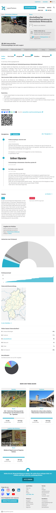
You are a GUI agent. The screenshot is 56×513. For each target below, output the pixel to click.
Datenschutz (45, 504)
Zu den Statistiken (6, 323)
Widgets (44, 489)
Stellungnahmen (44, 37)
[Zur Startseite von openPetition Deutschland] (9, 8)
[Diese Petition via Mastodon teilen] (7, 112)
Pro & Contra (11, 56)
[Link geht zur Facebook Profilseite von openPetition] (2, 490)
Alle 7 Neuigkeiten (46, 134)
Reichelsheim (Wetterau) (11, 14)
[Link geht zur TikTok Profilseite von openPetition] (13, 490)
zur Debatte (48, 194)
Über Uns (40, 10)
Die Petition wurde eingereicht (15, 169)
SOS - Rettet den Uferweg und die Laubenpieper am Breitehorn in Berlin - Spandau (13, 412)
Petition (3, 56)
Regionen (28, 507)
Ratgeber (28, 501)
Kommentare (28, 56)
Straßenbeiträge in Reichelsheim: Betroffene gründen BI (22, 162)
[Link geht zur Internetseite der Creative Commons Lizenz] (2, 511)
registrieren (37, 1)
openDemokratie (46, 491)
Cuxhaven (41, 389)
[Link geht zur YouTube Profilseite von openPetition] (13, 494)
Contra (32, 198)
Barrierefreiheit (45, 507)
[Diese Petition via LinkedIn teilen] (9, 112)
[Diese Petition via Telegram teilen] (14, 112)
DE (52, 1)
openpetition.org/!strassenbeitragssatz (32, 112)
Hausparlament (45, 492)
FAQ (43, 488)
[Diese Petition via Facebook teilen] (2, 112)
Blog (27, 491)
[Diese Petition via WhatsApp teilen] (12, 112)
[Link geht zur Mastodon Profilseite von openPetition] (2, 494)
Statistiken (36, 56)
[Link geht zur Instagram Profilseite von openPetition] (8, 490)
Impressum (44, 505)
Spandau (13, 389)
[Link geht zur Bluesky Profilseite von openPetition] (8, 494)
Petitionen (41, 7)
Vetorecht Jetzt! (45, 496)
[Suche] (54, 7)
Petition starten (30, 7)
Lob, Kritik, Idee (30, 494)
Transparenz (45, 501)
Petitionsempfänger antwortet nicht (17, 139)
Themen (28, 505)
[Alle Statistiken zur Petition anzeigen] (13, 320)
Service (49, 7)
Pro (3, 198)
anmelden (45, 1)
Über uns (28, 488)
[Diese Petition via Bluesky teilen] (4, 112)
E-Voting (44, 494)
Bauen (31, 14)
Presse (27, 492)
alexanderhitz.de (7, 339)
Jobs (27, 489)
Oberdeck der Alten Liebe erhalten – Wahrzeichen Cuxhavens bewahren (41, 411)
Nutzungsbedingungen (47, 502)
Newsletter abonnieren (10, 501)
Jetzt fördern (28, 479)
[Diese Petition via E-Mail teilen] (16, 112)
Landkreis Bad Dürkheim (14, 428)
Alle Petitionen (29, 502)
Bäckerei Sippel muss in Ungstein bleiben (13, 451)
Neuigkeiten (20, 56)
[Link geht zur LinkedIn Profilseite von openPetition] (18, 490)
